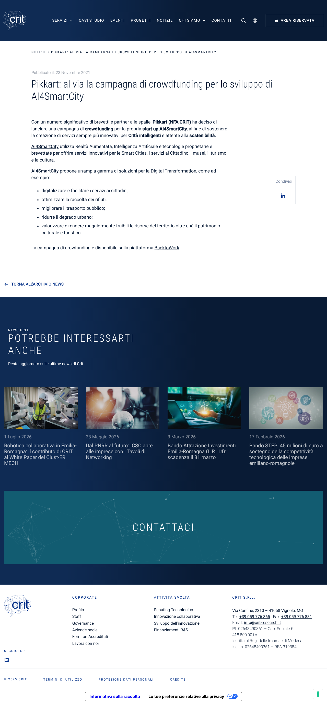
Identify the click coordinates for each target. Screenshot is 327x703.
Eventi (117, 20)
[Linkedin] (283, 195)
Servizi (59, 20)
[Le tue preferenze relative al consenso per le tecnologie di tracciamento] (318, 694)
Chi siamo (189, 20)
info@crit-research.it (262, 622)
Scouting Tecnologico (173, 609)
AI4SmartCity (172, 129)
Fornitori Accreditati (90, 636)
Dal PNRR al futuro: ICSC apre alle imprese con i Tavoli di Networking (119, 451)
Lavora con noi (85, 643)
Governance (83, 623)
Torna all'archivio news (37, 284)
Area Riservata (297, 20)
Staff (76, 616)
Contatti (221, 20)
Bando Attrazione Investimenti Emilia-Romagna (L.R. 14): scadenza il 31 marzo (202, 451)
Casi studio (91, 20)
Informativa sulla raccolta (114, 696)
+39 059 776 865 (254, 616)
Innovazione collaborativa (177, 616)
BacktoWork (167, 248)
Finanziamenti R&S (171, 629)
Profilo (78, 609)
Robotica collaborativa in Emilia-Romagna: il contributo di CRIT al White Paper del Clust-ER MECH (40, 454)
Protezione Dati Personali (126, 679)
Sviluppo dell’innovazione (177, 623)
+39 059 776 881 (296, 616)
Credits (178, 679)
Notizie (165, 20)
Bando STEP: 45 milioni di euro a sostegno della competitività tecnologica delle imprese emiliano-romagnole (286, 454)
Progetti (141, 20)
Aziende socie (85, 629)
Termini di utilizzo (62, 679)
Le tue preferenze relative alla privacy (186, 696)
